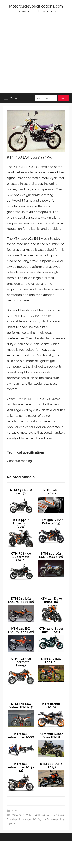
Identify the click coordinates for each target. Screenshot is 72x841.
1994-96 (17, 814)
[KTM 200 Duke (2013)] (51, 770)
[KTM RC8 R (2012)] (51, 496)
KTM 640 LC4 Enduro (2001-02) (21, 600)
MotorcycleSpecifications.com (36, 6)
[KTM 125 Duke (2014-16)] (51, 605)
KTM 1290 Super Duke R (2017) (51, 630)
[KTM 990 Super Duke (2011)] (51, 740)
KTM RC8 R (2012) (51, 491)
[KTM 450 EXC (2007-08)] (51, 665)
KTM (14, 810)
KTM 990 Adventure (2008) (21, 735)
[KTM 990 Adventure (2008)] (21, 740)
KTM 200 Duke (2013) (51, 765)
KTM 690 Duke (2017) (21, 491)
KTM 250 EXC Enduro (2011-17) (21, 705)
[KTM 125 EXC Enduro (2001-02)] (21, 635)
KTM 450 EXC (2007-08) (51, 660)
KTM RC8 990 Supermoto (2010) (21, 557)
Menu (13, 98)
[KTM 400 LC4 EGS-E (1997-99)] (51, 560)
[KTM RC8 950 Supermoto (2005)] (21, 668)
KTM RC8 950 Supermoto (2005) (21, 662)
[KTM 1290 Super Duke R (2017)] (51, 635)
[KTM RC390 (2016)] (51, 710)
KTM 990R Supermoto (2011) (21, 523)
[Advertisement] (36, 55)
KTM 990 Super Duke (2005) (51, 521)
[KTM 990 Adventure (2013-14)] (21, 774)
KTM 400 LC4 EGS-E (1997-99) (51, 555)
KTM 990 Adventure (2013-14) (21, 767)
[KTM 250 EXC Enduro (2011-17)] (21, 710)
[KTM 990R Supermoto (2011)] (21, 530)
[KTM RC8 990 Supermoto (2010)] (21, 563)
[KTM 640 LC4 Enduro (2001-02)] (21, 605)
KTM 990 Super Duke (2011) (51, 735)
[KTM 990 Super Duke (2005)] (51, 526)
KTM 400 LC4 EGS (39, 814)
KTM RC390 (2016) (51, 705)
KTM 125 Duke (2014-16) (51, 600)
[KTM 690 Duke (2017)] (21, 496)
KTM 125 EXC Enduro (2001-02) (21, 630)
